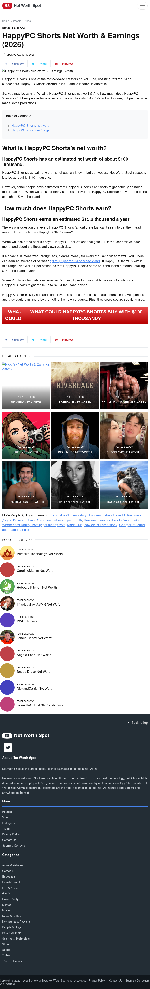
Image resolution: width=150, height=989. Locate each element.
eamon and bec (21, 529)
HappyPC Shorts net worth (31, 125)
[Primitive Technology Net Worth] (7, 552)
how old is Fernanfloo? (100, 524)
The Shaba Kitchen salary (68, 515)
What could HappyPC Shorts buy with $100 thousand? (86, 315)
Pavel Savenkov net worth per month (55, 520)
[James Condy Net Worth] (7, 636)
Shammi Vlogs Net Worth (26, 501)
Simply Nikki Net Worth (74, 501)
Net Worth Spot (27, 5)
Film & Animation (12, 888)
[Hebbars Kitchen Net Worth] (7, 586)
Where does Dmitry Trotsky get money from (33, 524)
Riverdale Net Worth (75, 402)
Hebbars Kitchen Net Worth (37, 587)
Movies (6, 904)
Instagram (8, 823)
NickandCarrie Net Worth (35, 688)
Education (8, 876)
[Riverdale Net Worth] (75, 385)
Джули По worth (14, 520)
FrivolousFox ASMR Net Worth (39, 604)
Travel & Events (12, 961)
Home (5, 21)
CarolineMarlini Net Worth (36, 570)
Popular (7, 811)
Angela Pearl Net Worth (34, 654)
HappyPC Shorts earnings (30, 130)
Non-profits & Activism (16, 921)
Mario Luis (74, 524)
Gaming (7, 893)
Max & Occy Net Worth (124, 501)
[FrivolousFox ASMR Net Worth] (7, 602)
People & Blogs (22, 21)
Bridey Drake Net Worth (34, 671)
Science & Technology (16, 938)
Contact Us (9, 840)
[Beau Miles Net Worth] (75, 435)
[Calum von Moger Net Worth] (124, 385)
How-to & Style (11, 899)
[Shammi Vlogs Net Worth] (26, 485)
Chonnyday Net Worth (124, 452)
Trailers (6, 955)
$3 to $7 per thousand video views (75, 261)
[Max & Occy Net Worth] (124, 485)
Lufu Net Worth (26, 452)
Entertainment (11, 882)
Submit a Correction (14, 845)
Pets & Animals (11, 933)
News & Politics (11, 916)
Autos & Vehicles (12, 865)
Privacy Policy (11, 834)
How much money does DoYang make (112, 520)
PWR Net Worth (28, 621)
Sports (6, 949)
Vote (5, 817)
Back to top (139, 722)
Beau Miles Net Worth (75, 452)
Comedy (7, 871)
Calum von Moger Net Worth (124, 402)
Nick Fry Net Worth (26, 402)
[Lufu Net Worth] (26, 435)
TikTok (6, 828)
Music (6, 910)
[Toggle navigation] (142, 6)
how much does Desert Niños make (115, 515)
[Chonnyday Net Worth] (124, 435)
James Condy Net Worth (35, 637)
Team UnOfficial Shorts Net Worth (41, 705)
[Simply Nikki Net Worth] (75, 485)
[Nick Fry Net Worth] (26, 385)
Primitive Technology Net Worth (40, 553)
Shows (6, 944)
